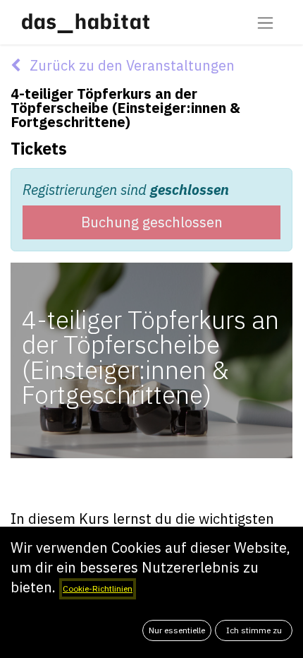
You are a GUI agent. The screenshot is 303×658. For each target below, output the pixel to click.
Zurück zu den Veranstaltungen (130, 65)
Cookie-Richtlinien (97, 588)
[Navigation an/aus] (265, 22)
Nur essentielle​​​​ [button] (177, 630)
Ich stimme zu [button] (254, 630)
